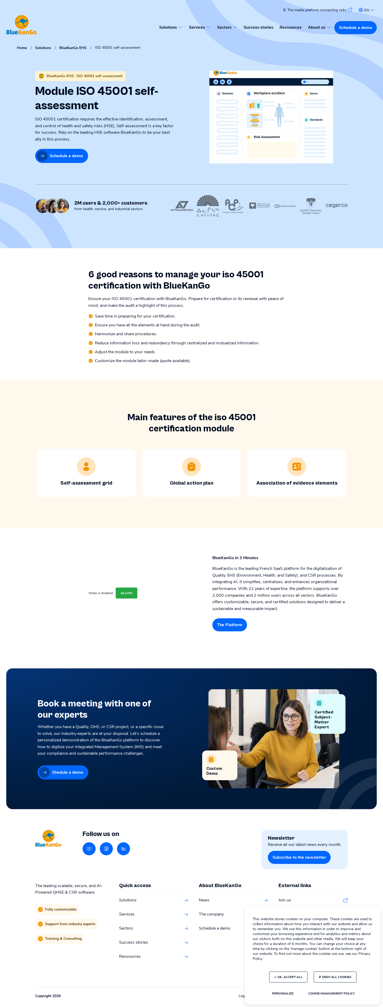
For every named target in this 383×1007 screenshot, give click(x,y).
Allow (126, 593)
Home (22, 48)
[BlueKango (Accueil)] (21, 25)
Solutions (43, 48)
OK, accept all (289, 977)
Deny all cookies (336, 977)
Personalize (282, 993)
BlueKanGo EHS (73, 48)
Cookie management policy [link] (331, 993)
